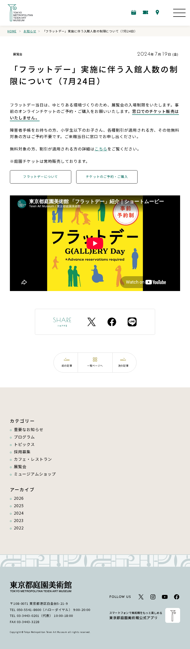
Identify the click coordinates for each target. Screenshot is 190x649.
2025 (19, 505)
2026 (19, 498)
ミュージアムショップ (35, 474)
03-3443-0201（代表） (35, 615)
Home (11, 31)
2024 (19, 513)
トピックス (24, 444)
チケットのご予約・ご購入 (107, 176)
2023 (19, 520)
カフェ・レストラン (33, 459)
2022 (19, 528)
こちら (101, 149)
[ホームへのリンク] (20, 12)
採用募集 (22, 452)
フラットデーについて (40, 176)
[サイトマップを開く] (179, 13)
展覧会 (20, 466)
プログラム (24, 437)
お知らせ (30, 31)
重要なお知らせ (29, 429)
